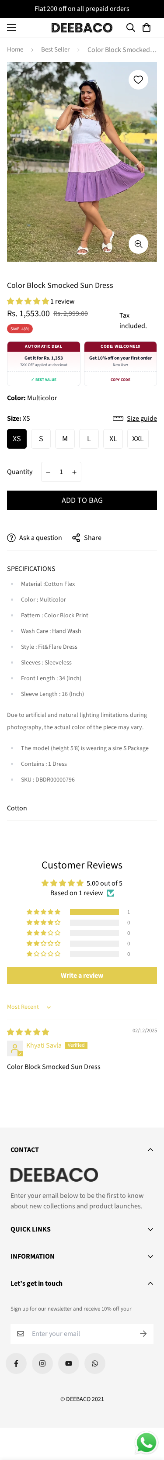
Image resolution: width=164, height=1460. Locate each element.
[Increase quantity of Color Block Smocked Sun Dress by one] (74, 472)
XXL (138, 438)
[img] (28, 1032)
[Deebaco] (82, 28)
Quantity (19, 472)
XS (17, 438)
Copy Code (120, 380)
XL (113, 438)
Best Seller (55, 49)
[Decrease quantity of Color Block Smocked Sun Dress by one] (48, 472)
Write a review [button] (82, 975)
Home (15, 49)
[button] (148, 27)
